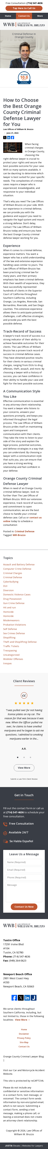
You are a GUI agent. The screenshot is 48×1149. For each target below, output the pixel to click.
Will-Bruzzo (19, 535)
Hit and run (9, 607)
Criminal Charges (12, 573)
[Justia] (33, 998)
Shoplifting (9, 637)
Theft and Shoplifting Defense (20, 641)
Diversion (8, 590)
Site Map (24, 1042)
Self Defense (10, 628)
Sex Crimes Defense (14, 633)
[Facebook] (14, 998)
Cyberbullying (10, 581)
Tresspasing (10, 650)
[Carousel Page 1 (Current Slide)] (17, 757)
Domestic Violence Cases (16, 594)
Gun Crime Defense (13, 603)
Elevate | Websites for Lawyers (24, 1145)
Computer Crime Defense (17, 568)
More (40, 16)
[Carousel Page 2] (24, 757)
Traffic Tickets (11, 646)
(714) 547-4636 (21, 956)
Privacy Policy (24, 1038)
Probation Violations (14, 624)
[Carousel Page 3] (30, 757)
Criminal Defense (24, 531)
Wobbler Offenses (13, 659)
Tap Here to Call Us (24, 8)
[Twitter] (21, 998)
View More (24, 767)
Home (8, 16)
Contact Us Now (24, 906)
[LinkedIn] (27, 998)
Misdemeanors (11, 620)
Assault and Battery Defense (19, 564)
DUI (5, 585)
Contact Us (24, 16)
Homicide (8, 611)
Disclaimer (24, 1033)
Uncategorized (11, 654)
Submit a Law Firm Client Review (24, 779)
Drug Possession (12, 598)
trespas (7, 663)
